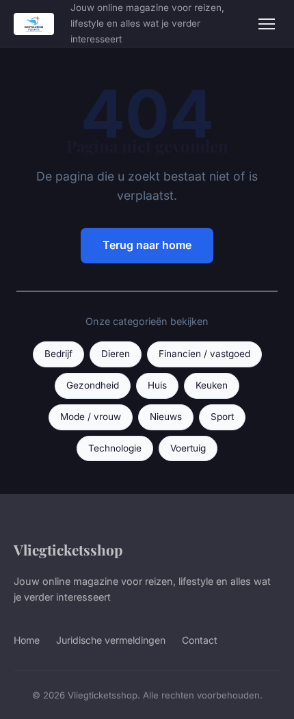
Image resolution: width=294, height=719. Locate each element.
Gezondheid (92, 385)
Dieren (115, 353)
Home (27, 640)
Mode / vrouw (90, 416)
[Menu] (266, 24)
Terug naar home (147, 245)
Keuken (212, 385)
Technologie (115, 448)
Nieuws (166, 416)
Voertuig (188, 448)
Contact (199, 640)
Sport (222, 416)
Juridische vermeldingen (110, 640)
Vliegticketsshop (68, 549)
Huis (157, 385)
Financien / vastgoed (204, 353)
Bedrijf (58, 353)
